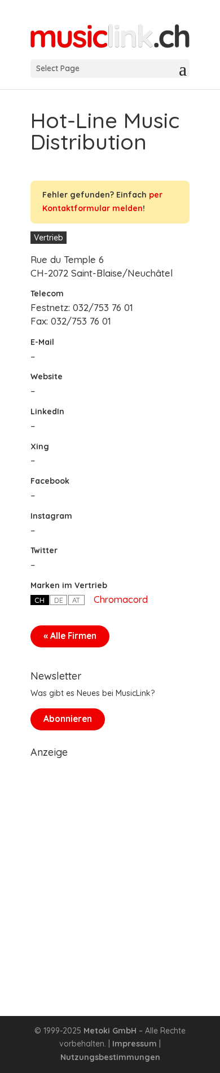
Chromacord (121, 599)
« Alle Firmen (69, 635)
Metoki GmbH (110, 1031)
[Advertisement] (110, 873)
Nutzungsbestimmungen (110, 1057)
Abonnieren (67, 718)
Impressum (134, 1044)
